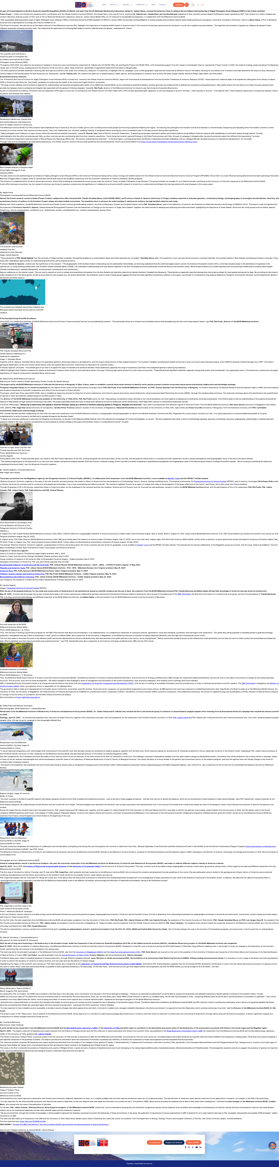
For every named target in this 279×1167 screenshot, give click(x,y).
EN (203, 5)
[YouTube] (196, 1147)
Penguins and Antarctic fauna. (13, 568)
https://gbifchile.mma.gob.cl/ (28, 697)
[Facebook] (185, 1147)
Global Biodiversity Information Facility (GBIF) (184, 1031)
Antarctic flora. (6, 571)
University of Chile (112, 1028)
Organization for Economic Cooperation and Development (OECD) (107, 683)
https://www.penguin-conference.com (260, 846)
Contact (178, 5)
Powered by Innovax (197, 1157)
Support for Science (174, 1142)
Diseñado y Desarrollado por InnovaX (139, 1163)
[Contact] (187, 5)
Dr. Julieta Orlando (43, 1034)
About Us (113, 4)
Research (126, 4)
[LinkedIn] (200, 1147)
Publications (140, 4)
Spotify (171, 478)
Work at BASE (193, 1142)
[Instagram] (189, 1147)
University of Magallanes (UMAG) (89, 952)
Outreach (162, 4)
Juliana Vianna (182, 718)
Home (104, 4)
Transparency (154, 1142)
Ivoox (177, 478)
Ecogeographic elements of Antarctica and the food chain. (24, 565)
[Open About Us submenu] (118, 4)
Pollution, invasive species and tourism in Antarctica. (22, 574)
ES (198, 5)
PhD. (175, 718)
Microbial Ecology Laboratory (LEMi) (82, 1028)
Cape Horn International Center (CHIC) (125, 952)
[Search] (193, 5)
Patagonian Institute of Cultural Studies (210, 481)
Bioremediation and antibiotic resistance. (17, 577)
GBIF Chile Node (184, 594)
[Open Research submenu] (131, 4)
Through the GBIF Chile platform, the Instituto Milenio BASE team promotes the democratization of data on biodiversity (61, 1124)
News (153, 4)
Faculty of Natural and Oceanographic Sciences (46, 866)
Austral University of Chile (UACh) (75, 955)
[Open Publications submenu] (146, 4)
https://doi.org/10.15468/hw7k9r (33, 1121)
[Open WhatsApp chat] (272, 1146)
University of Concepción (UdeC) (87, 866)
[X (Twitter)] (193, 1147)
